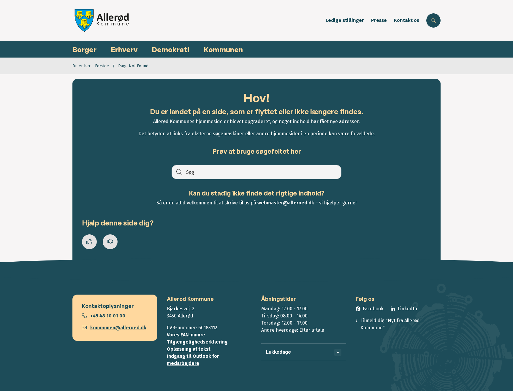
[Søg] (179, 172)
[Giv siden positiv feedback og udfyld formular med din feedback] (89, 241)
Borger (84, 49)
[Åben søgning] (433, 20)
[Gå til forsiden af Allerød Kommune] (197, 20)
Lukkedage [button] (278, 352)
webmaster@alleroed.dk (285, 203)
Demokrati (170, 49)
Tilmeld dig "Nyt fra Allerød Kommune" (390, 324)
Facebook (373, 308)
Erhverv (124, 49)
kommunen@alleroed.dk (118, 327)
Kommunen (223, 49)
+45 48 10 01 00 (107, 316)
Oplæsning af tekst (188, 349)
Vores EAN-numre (186, 335)
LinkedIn (407, 308)
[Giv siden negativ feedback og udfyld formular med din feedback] (110, 241)
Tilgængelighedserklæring (197, 342)
